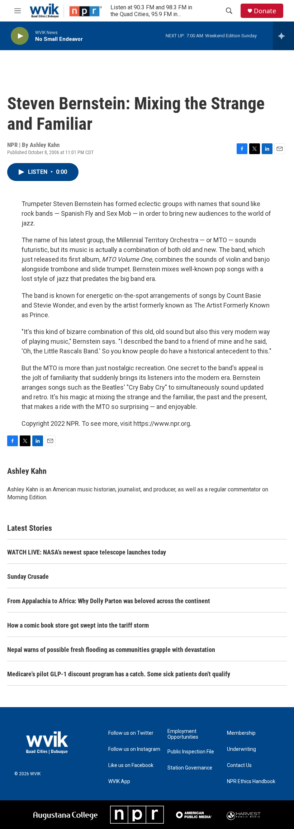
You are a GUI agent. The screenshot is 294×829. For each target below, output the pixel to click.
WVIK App (119, 781)
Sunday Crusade (28, 576)
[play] (19, 36)
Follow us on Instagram (134, 749)
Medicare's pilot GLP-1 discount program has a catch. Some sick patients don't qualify (118, 674)
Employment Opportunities (182, 734)
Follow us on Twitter (130, 733)
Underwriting (241, 749)
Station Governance (189, 768)
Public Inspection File (190, 751)
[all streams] (283, 36)
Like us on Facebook (130, 765)
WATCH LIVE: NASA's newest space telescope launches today (86, 552)
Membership (241, 733)
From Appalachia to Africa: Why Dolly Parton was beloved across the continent (108, 601)
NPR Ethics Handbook (251, 781)
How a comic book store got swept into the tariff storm (78, 625)
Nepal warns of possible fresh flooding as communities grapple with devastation (111, 649)
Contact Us (239, 765)
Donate (265, 11)
